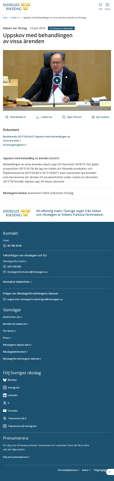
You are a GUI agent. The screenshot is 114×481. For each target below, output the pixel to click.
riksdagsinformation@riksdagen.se (27, 272)
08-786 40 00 (14, 245)
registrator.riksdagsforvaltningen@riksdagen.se (35, 299)
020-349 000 (14, 266)
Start (5, 17)
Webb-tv (15, 17)
